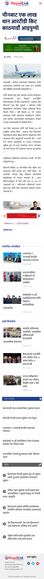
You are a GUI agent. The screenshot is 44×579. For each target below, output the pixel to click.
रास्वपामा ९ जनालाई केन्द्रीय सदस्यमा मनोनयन (31, 256)
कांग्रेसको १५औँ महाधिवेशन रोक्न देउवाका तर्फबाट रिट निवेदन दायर (21, 442)
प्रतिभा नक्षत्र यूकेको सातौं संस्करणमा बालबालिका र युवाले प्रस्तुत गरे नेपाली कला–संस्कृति (21, 493)
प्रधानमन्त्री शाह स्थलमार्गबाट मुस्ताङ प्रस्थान (21, 408)
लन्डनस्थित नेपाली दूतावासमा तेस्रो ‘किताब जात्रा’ (21, 455)
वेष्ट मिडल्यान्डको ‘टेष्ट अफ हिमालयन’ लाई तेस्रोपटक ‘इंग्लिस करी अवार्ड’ (23, 524)
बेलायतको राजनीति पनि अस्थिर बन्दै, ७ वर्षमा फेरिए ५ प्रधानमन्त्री (31, 359)
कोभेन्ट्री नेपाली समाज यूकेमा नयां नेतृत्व (20, 418)
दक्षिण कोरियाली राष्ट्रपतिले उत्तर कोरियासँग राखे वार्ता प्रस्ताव (21, 537)
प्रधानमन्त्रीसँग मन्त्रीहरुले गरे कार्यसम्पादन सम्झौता (29, 277)
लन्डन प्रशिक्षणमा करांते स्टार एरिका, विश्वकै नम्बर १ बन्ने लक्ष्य (31, 381)
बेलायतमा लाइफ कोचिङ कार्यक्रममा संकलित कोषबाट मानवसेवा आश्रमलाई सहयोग (22, 510)
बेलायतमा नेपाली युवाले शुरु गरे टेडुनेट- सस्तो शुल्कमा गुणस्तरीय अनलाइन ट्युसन (22, 477)
